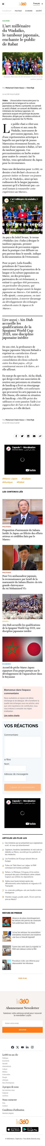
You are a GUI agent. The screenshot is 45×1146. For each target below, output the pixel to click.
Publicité (5, 1093)
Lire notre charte (12, 715)
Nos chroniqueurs (8, 1083)
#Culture (26, 478)
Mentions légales (8, 1113)
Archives (5, 1096)
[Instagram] (32, 1047)
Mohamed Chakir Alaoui (15, 88)
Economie (28, 11)
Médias (4, 1072)
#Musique (7, 482)
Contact (5, 1106)
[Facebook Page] (12, 1047)
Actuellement (6, 11)
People (4, 1077)
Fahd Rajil (30, 88)
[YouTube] (22, 1047)
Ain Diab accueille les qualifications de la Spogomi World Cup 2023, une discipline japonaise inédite (17, 329)
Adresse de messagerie (16, 774)
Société (39, 11)
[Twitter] (17, 1047)
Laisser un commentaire (22, 787)
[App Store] (13, 1129)
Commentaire (11, 735)
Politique (18, 11)
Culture (6, 21)
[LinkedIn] (27, 1047)
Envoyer (22, 1030)
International (6, 1066)
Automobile (6, 1074)
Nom (6, 764)
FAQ (3, 1103)
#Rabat (20, 482)
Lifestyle (5, 1080)
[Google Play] (30, 1129)
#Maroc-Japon (9, 478)
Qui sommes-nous (8, 1090)
